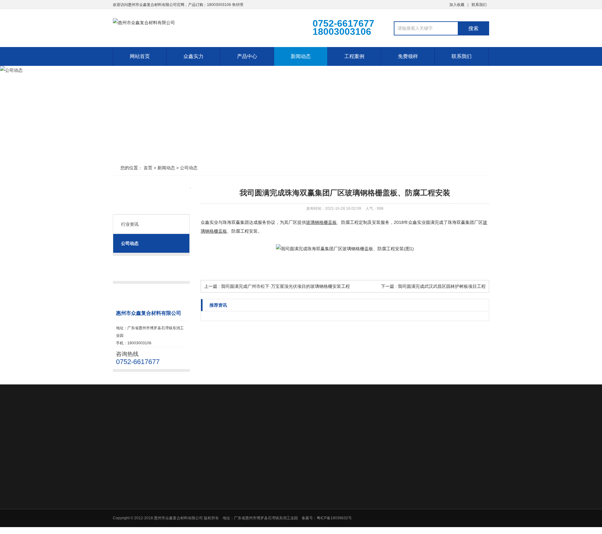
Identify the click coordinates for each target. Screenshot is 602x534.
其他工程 (375, 481)
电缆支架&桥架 (292, 497)
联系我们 (479, 5)
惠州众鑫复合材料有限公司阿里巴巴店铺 (184, 429)
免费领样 (408, 56)
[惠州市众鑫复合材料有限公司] (197, 27)
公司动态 (189, 167)
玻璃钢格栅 (289, 473)
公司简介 (242, 473)
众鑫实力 (193, 56)
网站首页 (140, 56)
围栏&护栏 (288, 513)
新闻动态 (301, 56)
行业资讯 (130, 224)
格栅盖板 (287, 481)
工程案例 (354, 56)
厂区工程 (375, 473)
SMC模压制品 (291, 505)
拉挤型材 (287, 489)
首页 (148, 167)
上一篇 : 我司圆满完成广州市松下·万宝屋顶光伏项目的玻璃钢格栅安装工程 (277, 286)
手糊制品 (287, 530)
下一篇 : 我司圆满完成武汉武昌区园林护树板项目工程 (433, 286)
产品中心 (247, 56)
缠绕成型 (287, 522)
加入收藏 (456, 5)
